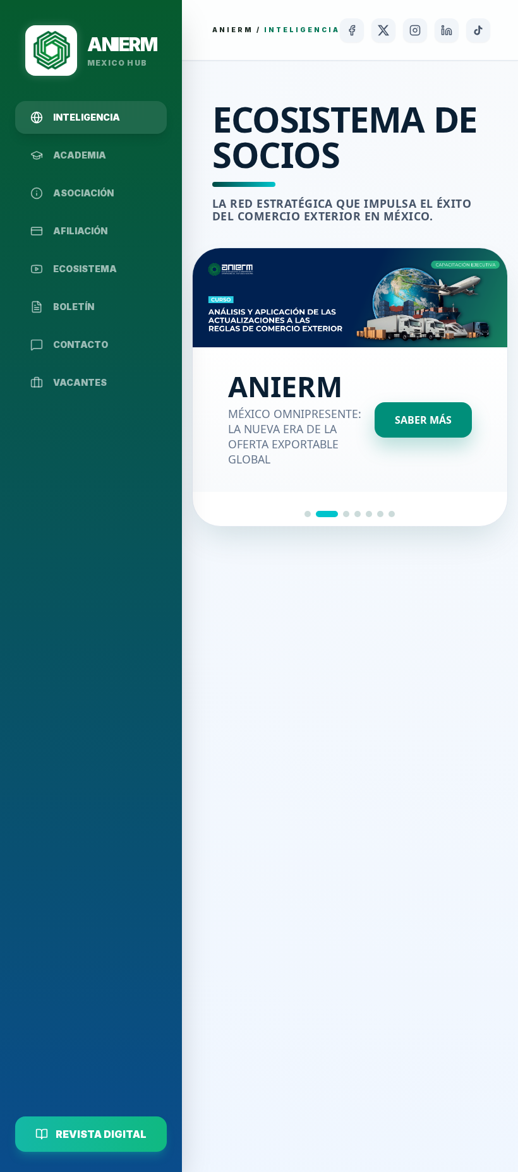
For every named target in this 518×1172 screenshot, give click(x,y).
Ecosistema (85, 268)
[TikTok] (478, 30)
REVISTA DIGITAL (101, 1134)
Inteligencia (86, 117)
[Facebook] (352, 30)
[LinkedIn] (447, 30)
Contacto (80, 344)
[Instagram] (415, 30)
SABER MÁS (423, 420)
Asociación (83, 193)
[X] (383, 30)
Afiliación (80, 230)
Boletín (73, 306)
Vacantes (80, 382)
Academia (79, 155)
